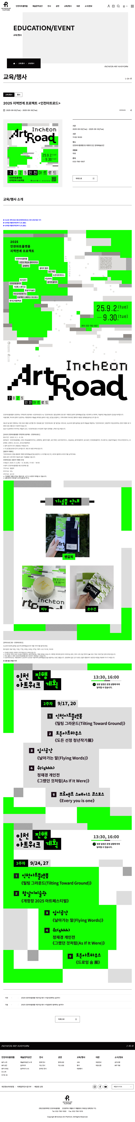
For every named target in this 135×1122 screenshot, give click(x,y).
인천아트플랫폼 (22, 6)
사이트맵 (132, 6)
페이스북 (100, 1087)
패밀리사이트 (118, 1087)
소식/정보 (88, 6)
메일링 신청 (38, 1087)
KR (124, 6)
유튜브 (105, 1087)
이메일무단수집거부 (24, 1087)
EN (127, 6)
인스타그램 (95, 1087)
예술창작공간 (38, 6)
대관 (78, 6)
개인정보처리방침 (7, 1087)
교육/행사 (68, 6)
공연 (57, 6)
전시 (49, 6)
